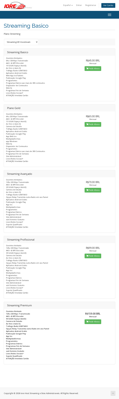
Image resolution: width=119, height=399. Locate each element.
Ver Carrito (108, 5)
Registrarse (90, 5)
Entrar (79, 5)
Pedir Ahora (93, 68)
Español (67, 5)
